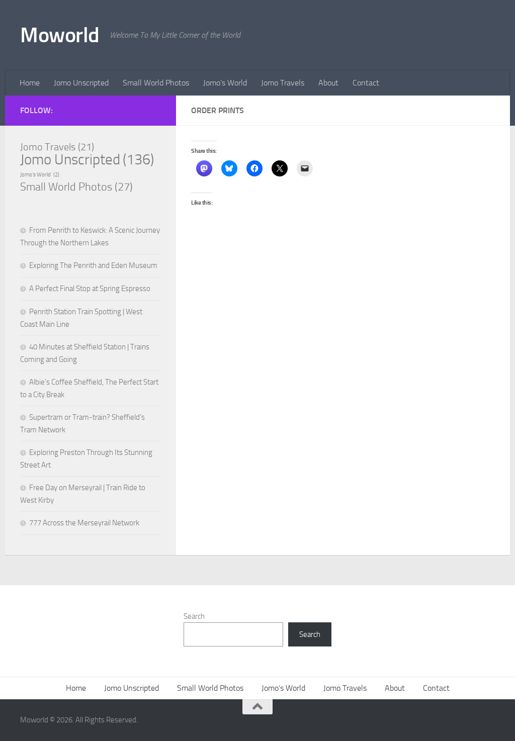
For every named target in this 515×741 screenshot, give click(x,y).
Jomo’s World (225, 82)
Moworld (60, 35)
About (328, 82)
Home (30, 82)
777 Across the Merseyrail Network (84, 522)
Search (194, 616)
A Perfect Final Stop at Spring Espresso (89, 288)
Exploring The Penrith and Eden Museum (93, 265)
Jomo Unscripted (81, 82)
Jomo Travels (282, 82)
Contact (366, 82)
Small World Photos (156, 82)
